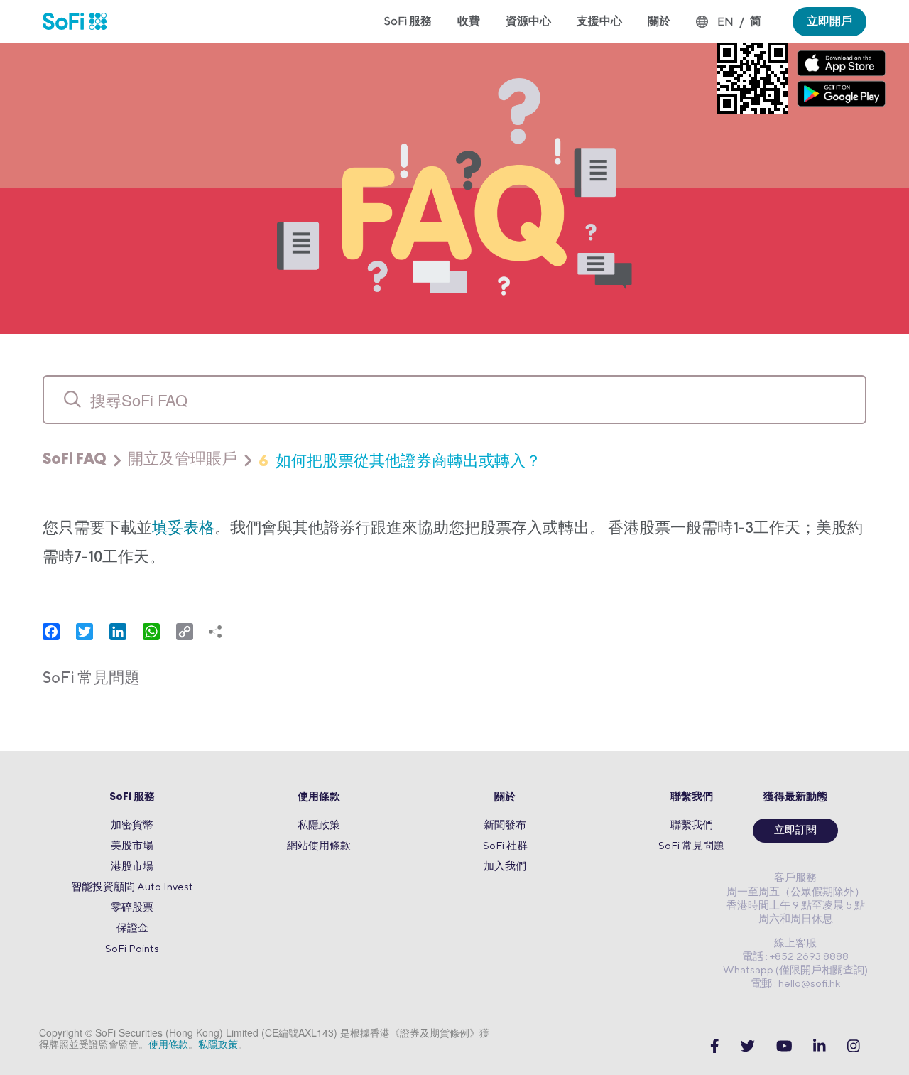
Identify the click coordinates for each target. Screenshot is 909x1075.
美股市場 (132, 845)
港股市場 (132, 866)
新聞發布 (505, 825)
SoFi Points (132, 948)
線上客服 (795, 942)
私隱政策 (319, 825)
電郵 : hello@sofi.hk (795, 983)
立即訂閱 (795, 831)
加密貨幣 (132, 825)
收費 (468, 21)
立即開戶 (829, 21)
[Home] (81, 21)
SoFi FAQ (75, 460)
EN (725, 21)
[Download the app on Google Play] (841, 93)
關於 (505, 797)
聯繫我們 (691, 797)
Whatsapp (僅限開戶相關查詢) (795, 969)
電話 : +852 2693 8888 (795, 956)
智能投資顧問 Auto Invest (132, 886)
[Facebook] (714, 1045)
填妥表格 (183, 529)
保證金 (132, 928)
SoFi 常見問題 (691, 845)
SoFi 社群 (505, 845)
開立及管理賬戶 (182, 460)
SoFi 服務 (132, 797)
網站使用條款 (319, 845)
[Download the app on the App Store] (841, 63)
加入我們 (505, 866)
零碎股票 (132, 907)
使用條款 (319, 797)
